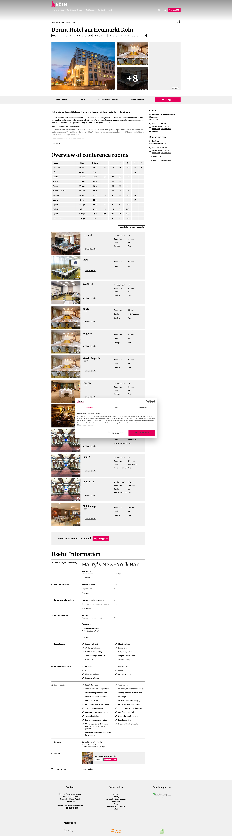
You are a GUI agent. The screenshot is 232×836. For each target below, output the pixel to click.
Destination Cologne (75, 10)
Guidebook (90, 10)
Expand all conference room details (132, 227)
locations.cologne (57, 22)
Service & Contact (105, 10)
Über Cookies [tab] (143, 407)
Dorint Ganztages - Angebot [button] (106, 756)
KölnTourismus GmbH (116, 806)
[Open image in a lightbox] (162, 795)
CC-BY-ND (71, 352)
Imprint (116, 794)
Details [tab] (116, 407)
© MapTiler (159, 86)
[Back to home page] (116, 4)
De (159, 10)
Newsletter (116, 801)
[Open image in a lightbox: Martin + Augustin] (132, 53)
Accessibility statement (116, 799)
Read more (55, 143)
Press (116, 804)
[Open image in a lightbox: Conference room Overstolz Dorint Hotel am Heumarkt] (132, 78)
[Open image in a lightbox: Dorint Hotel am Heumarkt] (83, 66)
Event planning (57, 10)
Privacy (116, 797)
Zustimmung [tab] (89, 407)
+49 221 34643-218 (70, 808)
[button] (113, 249)
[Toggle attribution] (178, 86)
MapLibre (153, 86)
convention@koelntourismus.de (70, 806)
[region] (165, 66)
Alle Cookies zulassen (142, 432)
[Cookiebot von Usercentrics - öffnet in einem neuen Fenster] (147, 401)
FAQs (116, 809)
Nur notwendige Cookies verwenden (116, 432)
